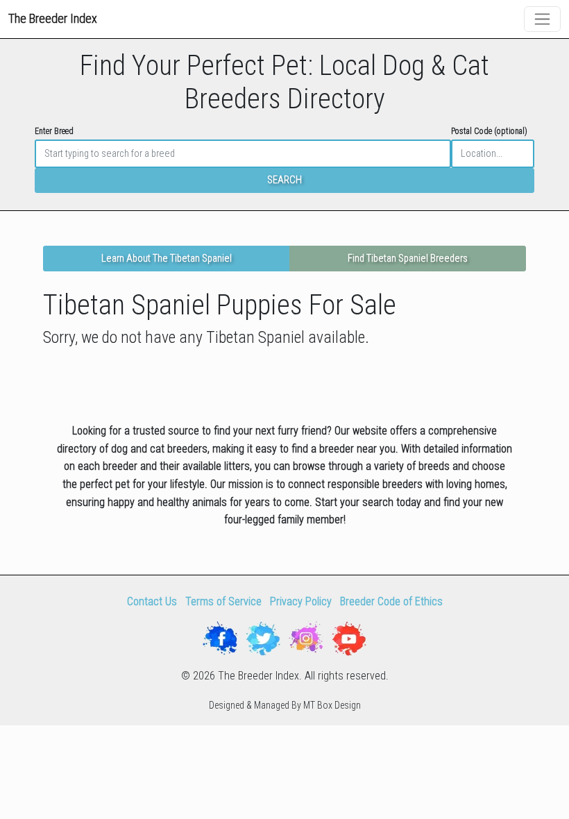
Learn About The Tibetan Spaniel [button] (166, 258)
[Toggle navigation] (542, 19)
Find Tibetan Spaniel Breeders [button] (408, 258)
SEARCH (284, 180)
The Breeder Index (52, 18)
